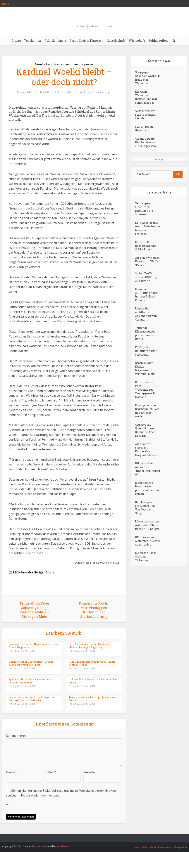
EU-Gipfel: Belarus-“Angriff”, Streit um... (146, 350)
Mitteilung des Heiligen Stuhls (34, 572)
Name (11, 772)
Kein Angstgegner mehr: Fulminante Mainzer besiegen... (147, 228)
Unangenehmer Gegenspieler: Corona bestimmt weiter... (147, 411)
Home (5, 3)
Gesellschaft (116, 40)
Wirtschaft (137, 40)
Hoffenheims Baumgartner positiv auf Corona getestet (147, 488)
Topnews (86, 64)
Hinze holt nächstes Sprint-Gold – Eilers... (146, 245)
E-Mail (50, 772)
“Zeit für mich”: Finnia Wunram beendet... (146, 114)
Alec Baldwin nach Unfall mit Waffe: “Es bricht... (147, 261)
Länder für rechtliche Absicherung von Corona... (146, 314)
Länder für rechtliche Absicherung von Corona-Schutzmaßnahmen (31, 698)
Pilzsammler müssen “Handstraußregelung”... (147, 469)
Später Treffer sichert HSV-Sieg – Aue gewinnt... (147, 277)
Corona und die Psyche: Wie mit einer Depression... (147, 142)
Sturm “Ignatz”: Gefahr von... (145, 128)
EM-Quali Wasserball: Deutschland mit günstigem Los (146, 97)
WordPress (63, 846)
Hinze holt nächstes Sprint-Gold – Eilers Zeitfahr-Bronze (92, 663)
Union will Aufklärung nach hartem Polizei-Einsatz (94, 681)
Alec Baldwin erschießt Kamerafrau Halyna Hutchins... (147, 449)
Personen (71, 64)
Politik (49, 40)
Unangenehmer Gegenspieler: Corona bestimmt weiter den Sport (31, 663)
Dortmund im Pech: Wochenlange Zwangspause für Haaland (146, 389)
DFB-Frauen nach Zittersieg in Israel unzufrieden (147, 540)
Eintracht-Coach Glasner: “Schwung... (146, 556)
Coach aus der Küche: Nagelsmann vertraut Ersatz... (145, 368)
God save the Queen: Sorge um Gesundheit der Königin (146, 430)
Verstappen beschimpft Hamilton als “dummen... (144, 209)
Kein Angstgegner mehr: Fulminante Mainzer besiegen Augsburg (90, 645)
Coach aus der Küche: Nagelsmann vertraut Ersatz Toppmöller (34, 645)
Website (89, 772)
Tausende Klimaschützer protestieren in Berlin (92, 698)
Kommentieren (16, 736)
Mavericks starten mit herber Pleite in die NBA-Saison (147, 525)
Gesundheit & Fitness (85, 40)
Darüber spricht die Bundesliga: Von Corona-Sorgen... (145, 507)
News (58, 64)
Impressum (164, 847)
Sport (62, 40)
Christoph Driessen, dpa (97, 92)
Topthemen (32, 40)
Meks (38, 846)
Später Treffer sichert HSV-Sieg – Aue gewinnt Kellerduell (31, 681)
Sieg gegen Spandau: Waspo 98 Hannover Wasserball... (147, 77)
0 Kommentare (64, 92)
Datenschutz (149, 847)
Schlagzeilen (158, 40)
